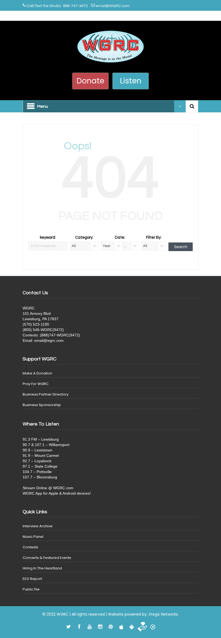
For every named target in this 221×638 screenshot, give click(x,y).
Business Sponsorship (42, 404)
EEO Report (32, 578)
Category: (84, 237)
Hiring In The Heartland (42, 568)
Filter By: (153, 237)
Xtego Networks (163, 614)
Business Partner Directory (45, 394)
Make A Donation (37, 373)
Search (180, 246)
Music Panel (33, 536)
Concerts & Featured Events (47, 557)
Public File (31, 589)
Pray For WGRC (36, 383)
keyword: (48, 237)
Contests (30, 547)
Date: (120, 237)
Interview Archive (38, 526)
